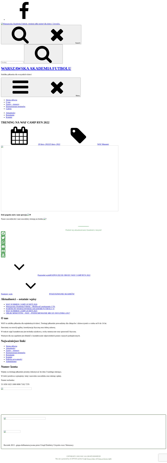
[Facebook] (83, 233)
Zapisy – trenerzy (12, 104)
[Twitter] (83, 238)
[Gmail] (83, 251)
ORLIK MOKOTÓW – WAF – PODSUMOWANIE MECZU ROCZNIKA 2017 (38, 313)
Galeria (8, 109)
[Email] (83, 246)
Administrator (11, 361)
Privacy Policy (91, 459)
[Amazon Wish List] (83, 255)
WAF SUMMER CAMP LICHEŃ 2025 (21, 311)
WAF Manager (103, 144)
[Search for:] (12, 62)
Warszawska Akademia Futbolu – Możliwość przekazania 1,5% (30, 306)
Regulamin (10, 115)
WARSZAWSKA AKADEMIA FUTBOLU (36, 68)
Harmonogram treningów (15, 106)
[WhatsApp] (83, 242)
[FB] (24, 20)
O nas (8, 102)
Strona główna (11, 100)
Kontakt (9, 117)
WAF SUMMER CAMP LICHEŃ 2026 (21, 304)
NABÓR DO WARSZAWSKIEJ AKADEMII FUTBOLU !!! (30, 309)
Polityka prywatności (14, 359)
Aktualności (10, 113)
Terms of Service (103, 459)
